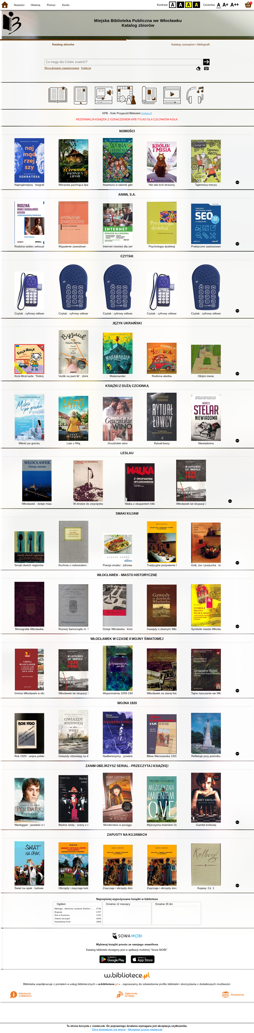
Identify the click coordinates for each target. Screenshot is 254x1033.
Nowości (19, 5)
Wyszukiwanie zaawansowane (61, 68)
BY (196, 4)
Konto (65, 5)
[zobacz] (146, 113)
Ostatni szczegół (62, 918)
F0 (219, 4)
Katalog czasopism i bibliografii (190, 44)
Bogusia (58, 912)
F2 (235, 4)
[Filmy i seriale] (172, 104)
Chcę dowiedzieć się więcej (109, 1029)
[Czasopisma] (150, 104)
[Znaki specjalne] (206, 68)
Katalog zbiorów (63, 44)
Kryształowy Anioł (62, 922)
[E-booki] (81, 104)
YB (188, 4)
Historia (35, 5)
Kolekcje (86, 68)
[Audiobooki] (104, 104)
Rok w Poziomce (62, 915)
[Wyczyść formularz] (198, 68)
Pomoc (51, 5)
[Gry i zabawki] (127, 104)
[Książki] (58, 104)
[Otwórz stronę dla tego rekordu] (30, 160)
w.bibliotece (108, 984)
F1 (225, 4)
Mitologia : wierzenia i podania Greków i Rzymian (77, 909)
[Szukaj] (206, 62)
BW (180, 4)
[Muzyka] (195, 104)
